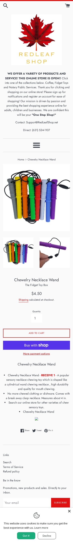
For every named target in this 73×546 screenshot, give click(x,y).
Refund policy (11, 471)
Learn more (41, 527)
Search (7, 462)
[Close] (69, 511)
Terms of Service (13, 467)
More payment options (36, 354)
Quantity (36, 311)
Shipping (23, 300)
